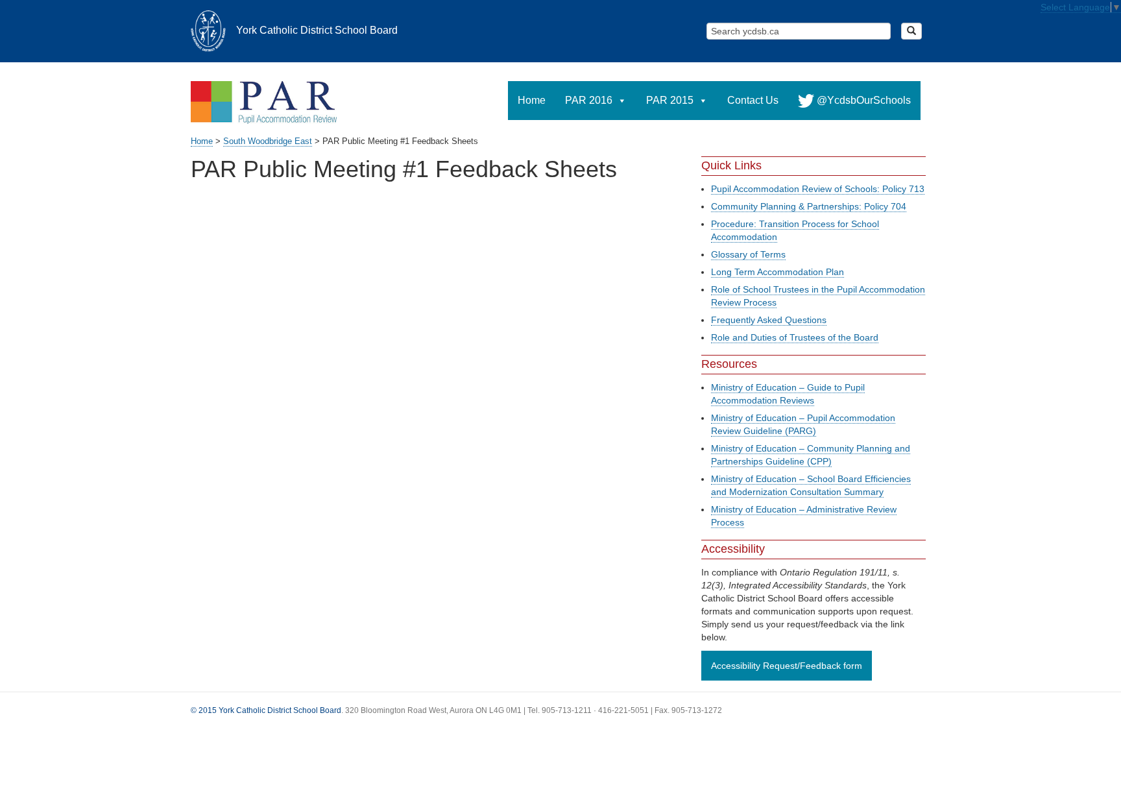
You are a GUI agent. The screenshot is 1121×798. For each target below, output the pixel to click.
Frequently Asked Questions (768, 320)
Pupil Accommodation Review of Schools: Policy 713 (817, 189)
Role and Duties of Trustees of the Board (794, 337)
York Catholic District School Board (317, 30)
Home (532, 100)
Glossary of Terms (748, 254)
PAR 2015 (669, 100)
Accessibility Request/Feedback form (786, 665)
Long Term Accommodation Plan (777, 272)
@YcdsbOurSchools (862, 100)
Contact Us (752, 100)
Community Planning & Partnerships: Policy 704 (808, 206)
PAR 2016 (588, 100)
